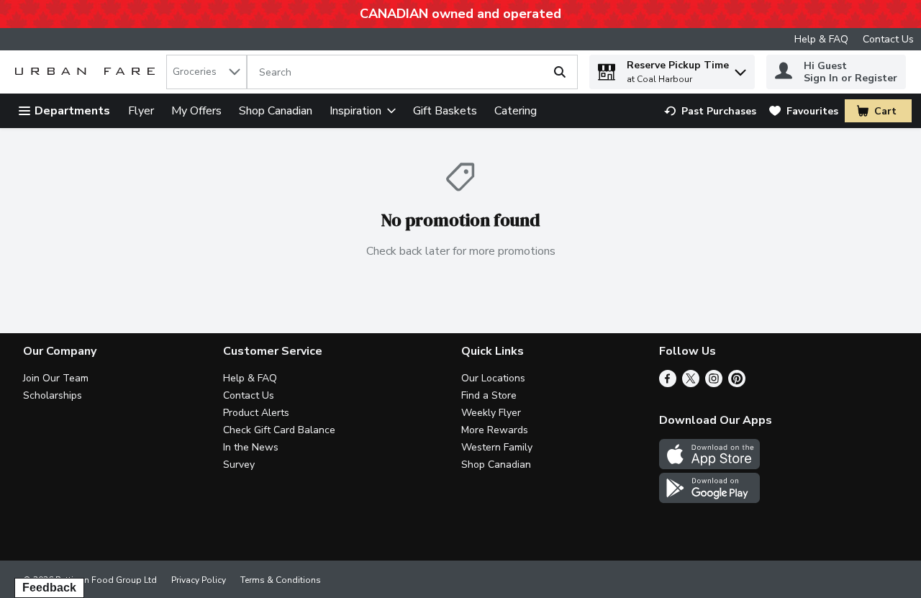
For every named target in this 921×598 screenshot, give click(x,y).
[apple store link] (709, 466)
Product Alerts (256, 413)
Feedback (49, 587)
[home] (87, 72)
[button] (740, 69)
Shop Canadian (275, 111)
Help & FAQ (821, 39)
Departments (72, 111)
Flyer (141, 111)
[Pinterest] (736, 383)
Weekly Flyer (491, 413)
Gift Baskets (445, 111)
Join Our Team (56, 378)
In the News (250, 447)
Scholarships (52, 395)
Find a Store (489, 395)
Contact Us (888, 39)
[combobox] (206, 72)
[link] (710, 111)
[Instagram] (713, 383)
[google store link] (709, 499)
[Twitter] (690, 383)
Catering (515, 111)
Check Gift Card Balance (279, 430)
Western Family (496, 447)
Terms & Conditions (280, 580)
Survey (239, 464)
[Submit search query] (559, 71)
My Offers (196, 111)
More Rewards (494, 430)
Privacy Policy (198, 580)
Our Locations (493, 378)
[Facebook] (667, 383)
